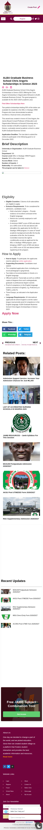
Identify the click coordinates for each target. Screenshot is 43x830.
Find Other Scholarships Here (13, 103)
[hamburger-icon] (3, 18)
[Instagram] (38, 19)
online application (25, 261)
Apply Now (10, 313)
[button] (39, 826)
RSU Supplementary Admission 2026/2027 (21, 519)
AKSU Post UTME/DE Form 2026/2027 (19, 492)
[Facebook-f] (33, 19)
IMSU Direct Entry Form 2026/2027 (25, 615)
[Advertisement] (21, 46)
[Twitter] (35, 19)
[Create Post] (39, 7)
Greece (26, 168)
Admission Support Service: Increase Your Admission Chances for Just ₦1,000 (21, 379)
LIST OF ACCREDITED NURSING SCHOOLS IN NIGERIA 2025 (17, 408)
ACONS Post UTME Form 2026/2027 (26, 624)
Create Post (32, 7)
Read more (7, 757)
